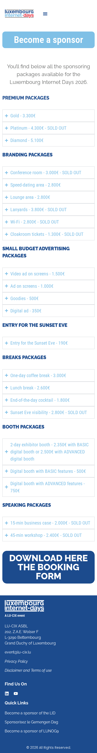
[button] (45, 13)
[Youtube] (16, 693)
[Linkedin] (7, 693)
